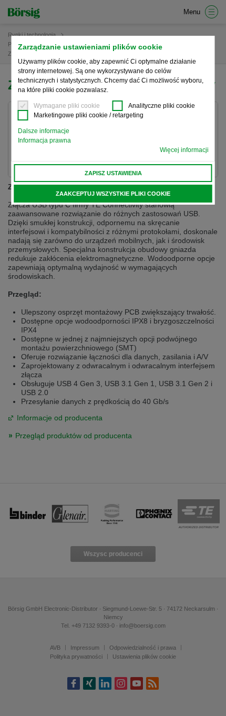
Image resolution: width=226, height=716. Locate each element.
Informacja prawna (44, 140)
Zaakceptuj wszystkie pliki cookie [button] (113, 193)
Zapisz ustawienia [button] (113, 173)
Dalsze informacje (43, 131)
